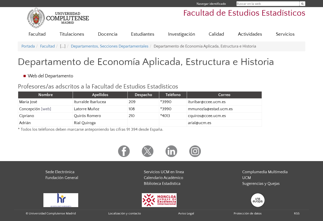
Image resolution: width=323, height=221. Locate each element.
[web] (46, 109)
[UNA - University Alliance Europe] (258, 199)
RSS (297, 213)
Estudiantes (142, 34)
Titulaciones (72, 34)
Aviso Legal (186, 213)
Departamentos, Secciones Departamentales (109, 46)
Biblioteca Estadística (162, 183)
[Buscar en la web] (302, 3)
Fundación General (61, 177)
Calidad (216, 34)
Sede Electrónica (59, 172)
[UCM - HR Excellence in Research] (60, 199)
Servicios (285, 34)
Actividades (250, 34)
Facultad (37, 34)
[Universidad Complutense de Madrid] (58, 17)
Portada (28, 46)
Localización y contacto (124, 213)
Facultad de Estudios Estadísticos (244, 13)
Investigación (181, 34)
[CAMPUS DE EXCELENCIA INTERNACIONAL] (159, 199)
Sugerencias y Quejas (261, 183)
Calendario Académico (163, 177)
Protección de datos (248, 213)
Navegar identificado (211, 4)
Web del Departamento (50, 76)
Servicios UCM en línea (164, 172)
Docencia (107, 34)
